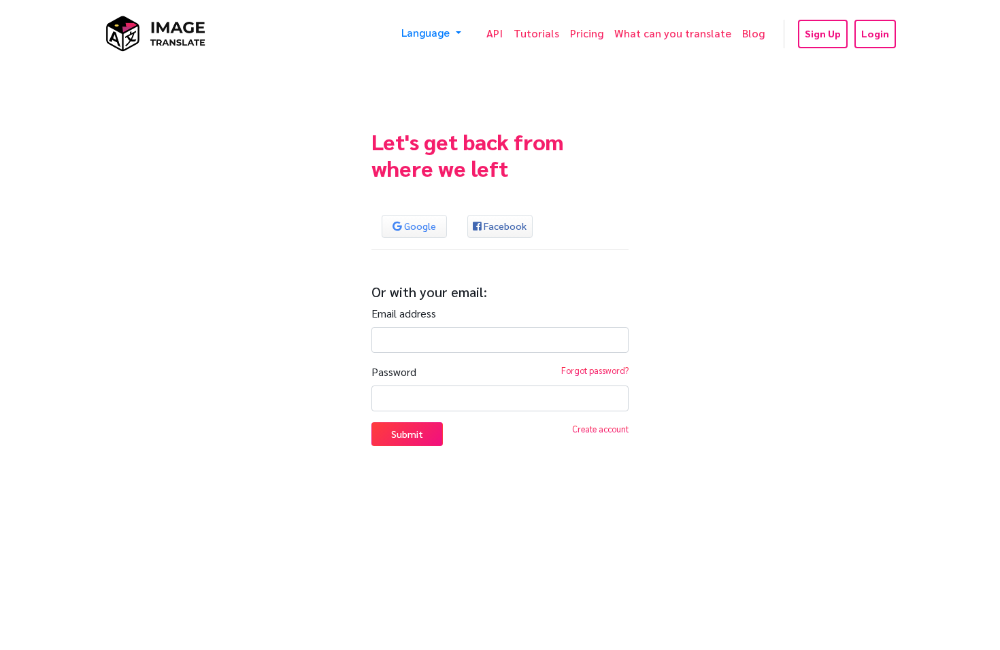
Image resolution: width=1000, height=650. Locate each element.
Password (393, 371)
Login (875, 33)
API (494, 33)
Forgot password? (595, 370)
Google (419, 226)
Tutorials (536, 33)
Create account (600, 428)
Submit (407, 434)
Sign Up (823, 33)
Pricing (586, 33)
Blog (753, 33)
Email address (403, 313)
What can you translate (672, 33)
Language (426, 32)
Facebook (504, 226)
